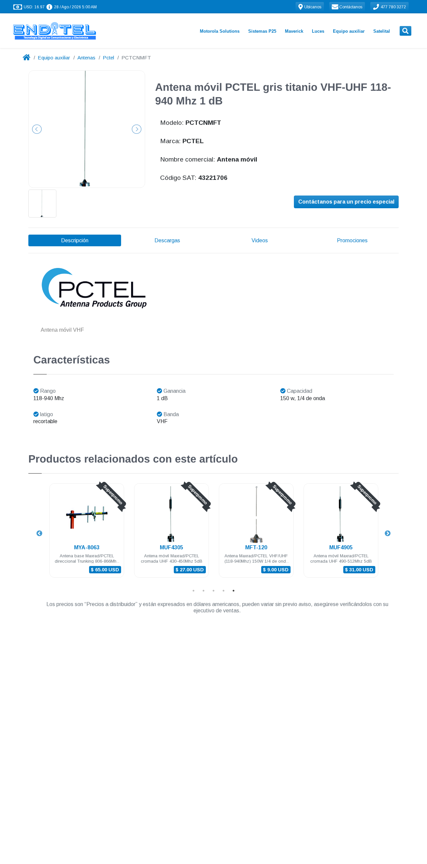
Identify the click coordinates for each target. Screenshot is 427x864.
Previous (39, 533)
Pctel (108, 57)
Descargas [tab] (167, 240)
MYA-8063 (86, 547)
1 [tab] (193, 590)
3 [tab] (213, 590)
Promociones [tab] (352, 240)
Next (387, 533)
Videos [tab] (260, 240)
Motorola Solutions (220, 31)
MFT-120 (256, 547)
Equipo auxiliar (349, 31)
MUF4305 (171, 547)
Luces (318, 31)
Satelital (381, 31)
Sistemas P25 (262, 31)
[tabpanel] (86, 534)
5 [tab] (233, 590)
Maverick (294, 31)
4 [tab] (223, 590)
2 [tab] (203, 590)
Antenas (86, 57)
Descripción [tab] (74, 240)
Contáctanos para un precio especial (346, 202)
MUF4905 (341, 547)
